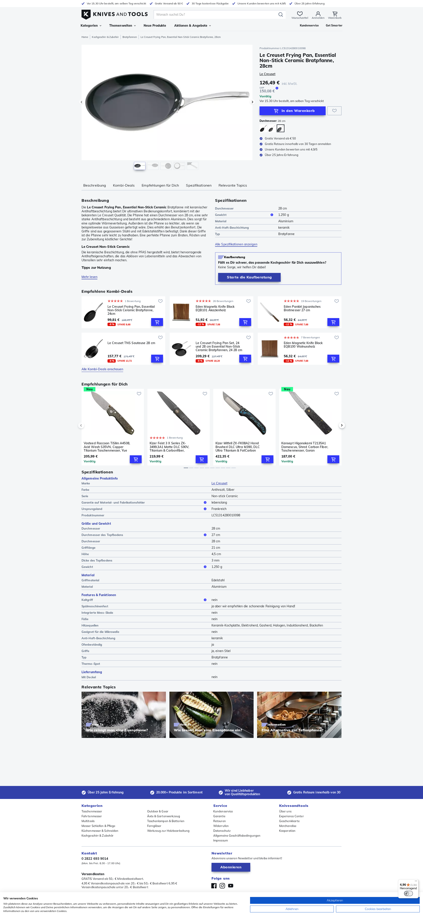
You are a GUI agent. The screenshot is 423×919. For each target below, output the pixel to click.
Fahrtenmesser (92, 816)
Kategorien (89, 26)
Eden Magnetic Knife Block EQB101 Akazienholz (215, 308)
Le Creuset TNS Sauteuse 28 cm (131, 343)
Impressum (220, 840)
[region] (167, 108)
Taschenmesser (92, 811)
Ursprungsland (92, 509)
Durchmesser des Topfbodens (102, 535)
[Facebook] (214, 886)
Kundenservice (223, 811)
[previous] (89, 425)
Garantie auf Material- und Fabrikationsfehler (113, 502)
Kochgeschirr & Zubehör (105, 37)
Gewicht (220, 215)
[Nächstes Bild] (252, 102)
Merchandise (287, 826)
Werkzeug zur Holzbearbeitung (168, 830)
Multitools (88, 821)
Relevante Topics (233, 185)
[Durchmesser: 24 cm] (263, 128)
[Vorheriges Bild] (81, 102)
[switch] (408, 893)
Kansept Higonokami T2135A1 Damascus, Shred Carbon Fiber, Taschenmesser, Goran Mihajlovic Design (304, 446)
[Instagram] (222, 886)
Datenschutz (222, 830)
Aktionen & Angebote (191, 26)
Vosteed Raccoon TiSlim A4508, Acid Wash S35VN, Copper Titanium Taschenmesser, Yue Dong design (107, 446)
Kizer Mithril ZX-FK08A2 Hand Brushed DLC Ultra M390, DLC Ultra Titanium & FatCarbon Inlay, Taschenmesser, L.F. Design (237, 446)
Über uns (285, 811)
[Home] (115, 14)
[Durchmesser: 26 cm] (272, 128)
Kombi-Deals (124, 185)
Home (85, 37)
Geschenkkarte (289, 821)
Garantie (219, 816)
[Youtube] (230, 886)
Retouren (219, 821)
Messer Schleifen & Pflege (98, 826)
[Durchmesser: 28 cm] (280, 128)
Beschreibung (94, 185)
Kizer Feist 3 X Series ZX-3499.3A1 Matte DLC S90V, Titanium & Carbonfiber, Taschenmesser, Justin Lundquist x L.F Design (173, 446)
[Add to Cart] (157, 322)
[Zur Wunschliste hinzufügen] (334, 110)
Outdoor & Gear (157, 811)
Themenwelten (120, 26)
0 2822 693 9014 (95, 858)
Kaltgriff (87, 600)
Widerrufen (221, 826)
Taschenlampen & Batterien (166, 821)
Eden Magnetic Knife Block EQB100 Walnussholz (303, 344)
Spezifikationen (199, 185)
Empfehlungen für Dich (160, 185)
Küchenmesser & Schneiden (100, 830)
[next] (334, 425)
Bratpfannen (129, 37)
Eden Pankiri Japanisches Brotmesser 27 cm (302, 308)
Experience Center (291, 816)
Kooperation (287, 830)
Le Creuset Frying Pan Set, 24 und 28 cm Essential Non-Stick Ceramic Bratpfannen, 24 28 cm (219, 346)
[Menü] (416, 882)
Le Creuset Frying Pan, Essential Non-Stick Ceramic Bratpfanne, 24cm (131, 310)
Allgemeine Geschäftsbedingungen (236, 835)
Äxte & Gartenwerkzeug (163, 816)
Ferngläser (154, 826)
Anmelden (318, 17)
